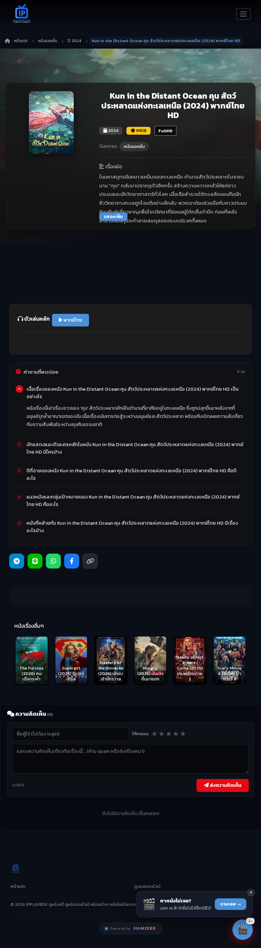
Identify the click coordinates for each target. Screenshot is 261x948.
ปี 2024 (74, 41)
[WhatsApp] (53, 561)
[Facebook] (71, 561)
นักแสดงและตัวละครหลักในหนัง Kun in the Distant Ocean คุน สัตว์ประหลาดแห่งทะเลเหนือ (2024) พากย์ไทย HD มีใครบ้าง (135, 448)
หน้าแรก (21, 41)
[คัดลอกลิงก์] (90, 561)
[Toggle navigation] (243, 14)
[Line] (35, 561)
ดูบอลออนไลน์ (147, 886)
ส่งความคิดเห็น (225, 785)
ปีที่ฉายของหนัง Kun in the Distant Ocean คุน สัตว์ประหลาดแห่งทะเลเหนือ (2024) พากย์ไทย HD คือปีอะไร (132, 474)
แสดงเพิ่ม (113, 217)
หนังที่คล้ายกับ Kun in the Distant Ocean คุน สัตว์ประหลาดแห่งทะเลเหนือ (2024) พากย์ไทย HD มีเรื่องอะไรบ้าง (132, 526)
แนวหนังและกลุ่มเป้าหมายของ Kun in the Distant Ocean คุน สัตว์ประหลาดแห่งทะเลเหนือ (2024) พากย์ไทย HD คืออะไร (133, 500)
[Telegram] (16, 561)
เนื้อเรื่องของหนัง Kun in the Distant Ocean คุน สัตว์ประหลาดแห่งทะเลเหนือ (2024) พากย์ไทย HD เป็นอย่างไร (133, 392)
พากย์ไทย (72, 320)
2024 (112, 130)
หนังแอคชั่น (47, 41)
